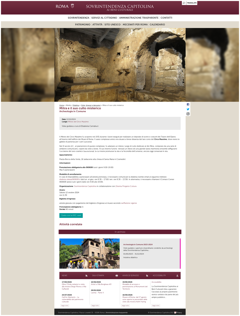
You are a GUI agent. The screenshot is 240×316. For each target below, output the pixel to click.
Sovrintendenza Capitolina (85, 186)
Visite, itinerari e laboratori (91, 105)
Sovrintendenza (78, 17)
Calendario (157, 24)
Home (61, 105)
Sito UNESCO (112, 24)
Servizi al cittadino (104, 17)
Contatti (166, 17)
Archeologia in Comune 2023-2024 (138, 245)
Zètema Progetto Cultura (126, 186)
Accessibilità (156, 282)
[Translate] (177, 2)
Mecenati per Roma (135, 24)
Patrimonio (82, 24)
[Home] (120, 7)
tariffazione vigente (129, 203)
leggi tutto (64, 305)
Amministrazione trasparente (138, 17)
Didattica (76, 105)
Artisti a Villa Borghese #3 (101, 284)
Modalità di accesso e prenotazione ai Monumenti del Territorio (135, 286)
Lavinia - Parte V (97, 293)
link (179, 266)
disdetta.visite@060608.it (69, 179)
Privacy (179, 313)
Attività (97, 24)
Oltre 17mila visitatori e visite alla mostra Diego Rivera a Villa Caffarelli (74, 286)
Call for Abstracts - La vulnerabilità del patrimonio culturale (72, 299)
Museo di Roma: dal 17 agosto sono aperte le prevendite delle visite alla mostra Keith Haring (134, 299)
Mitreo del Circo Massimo (78, 122)
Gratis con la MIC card (71, 215)
